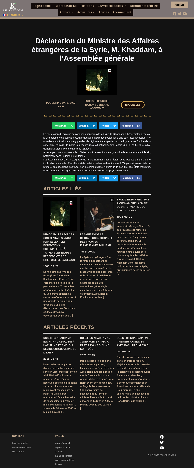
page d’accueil (62, 443)
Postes (58, 464)
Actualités (84, 12)
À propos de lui (66, 6)
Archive (65, 12)
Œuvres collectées (110, 6)
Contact (179, 4)
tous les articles (20, 443)
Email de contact (63, 456)
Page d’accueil (42, 6)
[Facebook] (174, 13)
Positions (87, 6)
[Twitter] (179, 13)
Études (104, 12)
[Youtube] (184, 13)
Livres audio (18, 451)
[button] (133, 104)
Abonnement (122, 12)
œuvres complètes (21, 447)
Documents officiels (144, 6)
